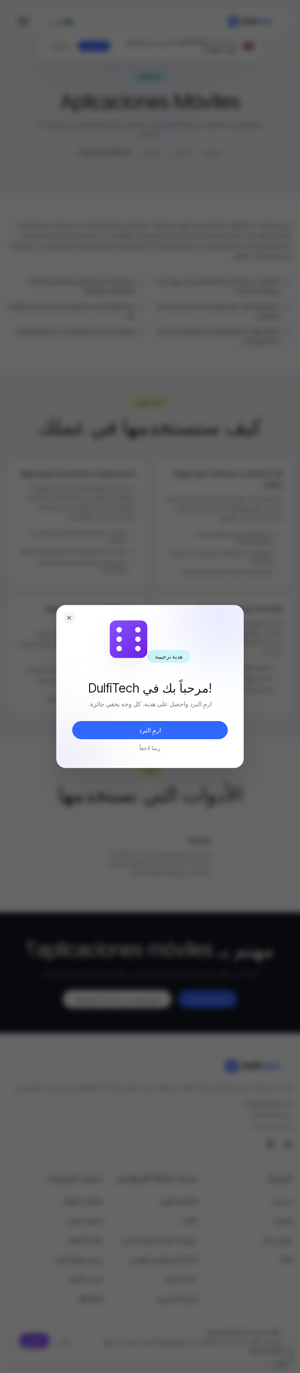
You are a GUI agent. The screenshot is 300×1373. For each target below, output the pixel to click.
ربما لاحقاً (150, 748)
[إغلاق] (69, 618)
